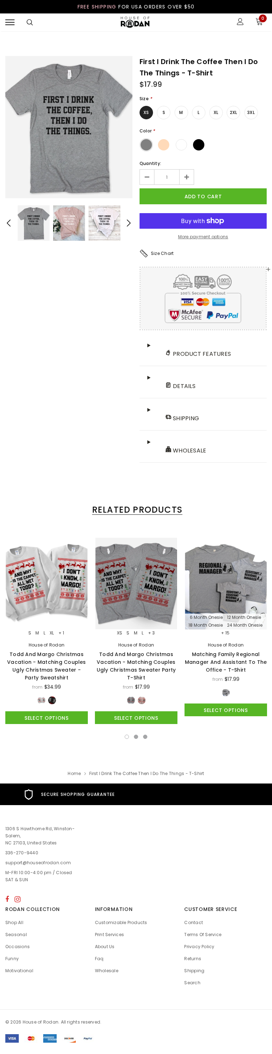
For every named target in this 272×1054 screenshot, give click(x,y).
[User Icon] (240, 22)
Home (74, 773)
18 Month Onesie (205, 625)
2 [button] (136, 737)
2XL (233, 112)
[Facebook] (7, 899)
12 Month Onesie (244, 617)
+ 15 (225, 633)
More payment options (203, 237)
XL (216, 112)
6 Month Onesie (206, 617)
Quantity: (150, 163)
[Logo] (135, 22)
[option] (68, 127)
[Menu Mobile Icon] (10, 22)
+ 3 (151, 633)
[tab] (136, 509)
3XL (251, 112)
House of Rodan (46, 645)
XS (146, 112)
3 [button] (145, 737)
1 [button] (127, 737)
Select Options (46, 718)
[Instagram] (18, 899)
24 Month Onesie (244, 625)
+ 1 (61, 633)
